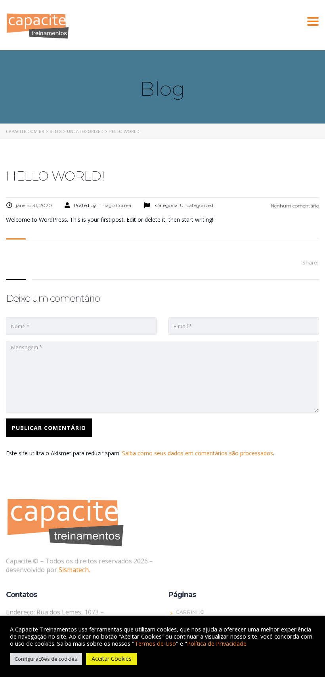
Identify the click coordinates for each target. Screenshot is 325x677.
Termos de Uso (155, 643)
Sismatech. (74, 569)
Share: (310, 262)
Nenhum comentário (294, 206)
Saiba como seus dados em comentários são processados (197, 453)
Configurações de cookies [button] (46, 658)
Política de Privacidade (217, 643)
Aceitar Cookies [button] (112, 658)
